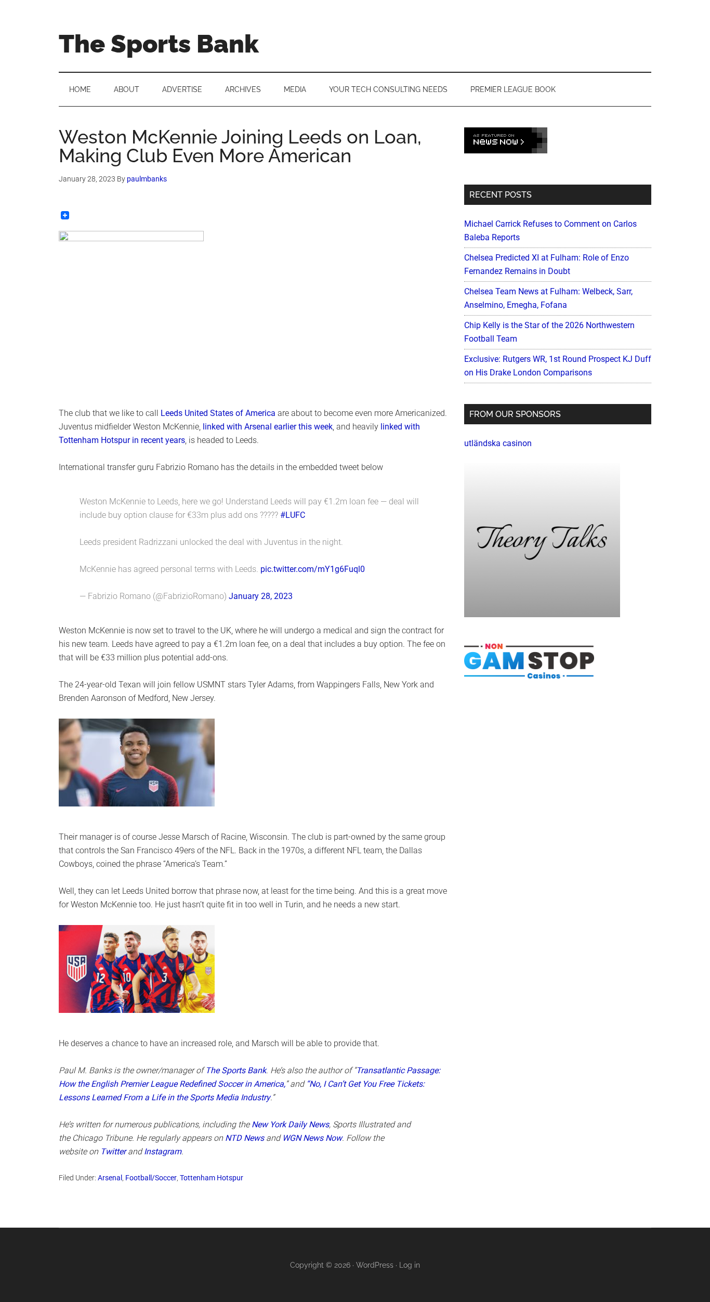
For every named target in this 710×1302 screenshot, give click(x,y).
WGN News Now (312, 1138)
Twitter (113, 1151)
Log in (409, 1265)
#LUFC (292, 515)
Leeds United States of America (218, 413)
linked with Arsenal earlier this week (268, 427)
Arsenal (110, 1178)
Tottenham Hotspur (211, 1178)
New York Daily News (290, 1124)
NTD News (244, 1138)
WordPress (374, 1265)
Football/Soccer (151, 1178)
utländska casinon (498, 443)
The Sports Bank (159, 43)
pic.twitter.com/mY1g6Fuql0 (312, 569)
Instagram (162, 1151)
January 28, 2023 (261, 596)
